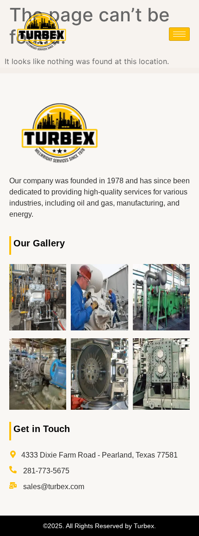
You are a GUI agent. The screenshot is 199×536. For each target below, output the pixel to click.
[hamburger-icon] (179, 34)
